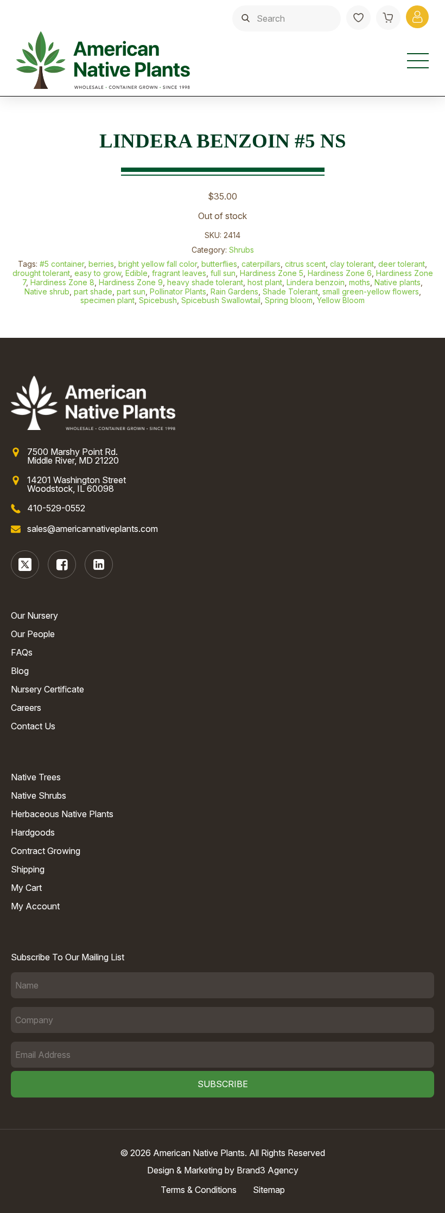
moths (359, 282)
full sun (223, 273)
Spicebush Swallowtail (220, 300)
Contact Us (33, 726)
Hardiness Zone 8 (62, 282)
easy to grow (97, 273)
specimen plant (107, 300)
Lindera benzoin (316, 282)
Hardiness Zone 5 (271, 273)
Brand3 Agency (267, 1170)
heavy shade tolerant (205, 282)
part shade (93, 291)
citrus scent (305, 263)
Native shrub (46, 291)
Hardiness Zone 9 (131, 282)
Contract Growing (45, 850)
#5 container (62, 263)
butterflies (219, 263)
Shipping (27, 869)
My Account (35, 906)
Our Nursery (34, 615)
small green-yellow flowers (370, 291)
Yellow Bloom (341, 300)
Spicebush (158, 300)
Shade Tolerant (290, 291)
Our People (33, 633)
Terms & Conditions (199, 1189)
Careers (26, 707)
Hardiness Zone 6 (340, 273)
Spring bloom (289, 300)
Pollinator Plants (178, 291)
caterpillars (261, 263)
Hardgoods (33, 832)
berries (101, 263)
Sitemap (269, 1189)
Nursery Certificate (47, 689)
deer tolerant (401, 263)
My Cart (26, 887)
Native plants (397, 282)
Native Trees (36, 777)
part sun (131, 291)
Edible (136, 273)
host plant (264, 282)
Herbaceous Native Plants (62, 813)
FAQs (22, 652)
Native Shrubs (38, 795)
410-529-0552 (56, 508)
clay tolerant (352, 263)
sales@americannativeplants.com (92, 528)
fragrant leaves (179, 273)
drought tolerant (41, 273)
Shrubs (241, 249)
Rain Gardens (234, 291)
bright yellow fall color (157, 263)
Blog (20, 670)
